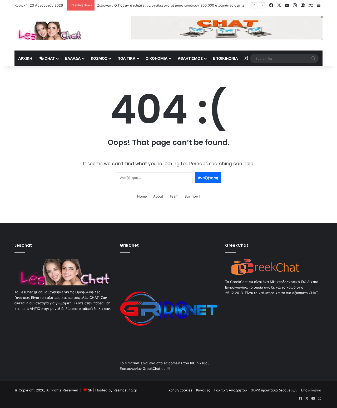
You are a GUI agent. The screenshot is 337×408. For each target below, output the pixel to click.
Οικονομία (156, 58)
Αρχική (25, 58)
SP (90, 390)
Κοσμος (99, 58)
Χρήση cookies (180, 390)
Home (142, 196)
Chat (49, 58)
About (158, 196)
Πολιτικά (126, 58)
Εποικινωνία (225, 58)
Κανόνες (203, 390)
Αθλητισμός (190, 58)
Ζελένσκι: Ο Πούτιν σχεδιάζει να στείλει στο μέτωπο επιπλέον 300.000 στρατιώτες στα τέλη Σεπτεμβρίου (183, 5)
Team (174, 196)
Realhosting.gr (125, 390)
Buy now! (192, 196)
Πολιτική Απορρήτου (230, 390)
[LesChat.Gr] (48, 31)
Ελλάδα (73, 58)
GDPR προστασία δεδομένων (274, 390)
